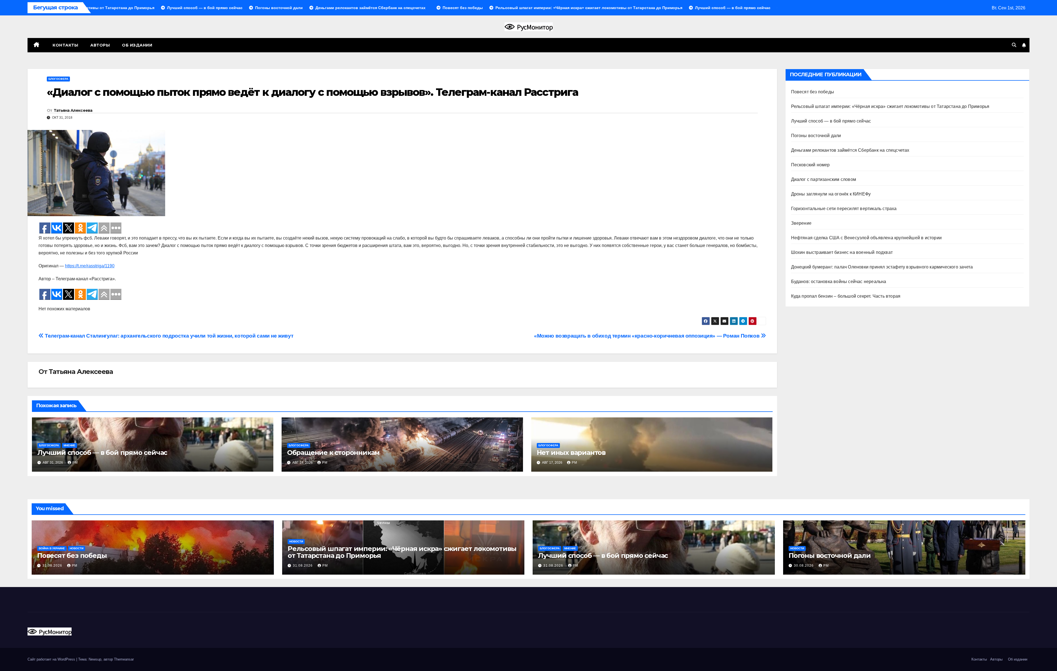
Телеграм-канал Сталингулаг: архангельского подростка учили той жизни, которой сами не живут (168, 336)
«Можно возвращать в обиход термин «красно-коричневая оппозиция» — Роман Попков (647, 336)
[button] (1014, 45)
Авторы (100, 45)
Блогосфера (58, 78)
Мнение (69, 445)
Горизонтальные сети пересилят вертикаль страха (844, 208)
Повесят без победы (812, 91)
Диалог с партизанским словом (823, 179)
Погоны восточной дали (816, 135)
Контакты (64, 45)
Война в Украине (52, 548)
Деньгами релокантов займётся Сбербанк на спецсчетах (850, 150)
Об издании (137, 45)
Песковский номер (810, 164)
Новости (76, 548)
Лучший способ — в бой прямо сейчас (102, 453)
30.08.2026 (804, 565)
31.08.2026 (52, 565)
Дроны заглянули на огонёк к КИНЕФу (831, 194)
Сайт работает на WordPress (52, 659)
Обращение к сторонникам (333, 453)
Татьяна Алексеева (73, 110)
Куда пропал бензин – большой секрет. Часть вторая (846, 296)
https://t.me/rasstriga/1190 (90, 265)
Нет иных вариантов (571, 453)
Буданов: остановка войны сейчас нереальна (838, 281)
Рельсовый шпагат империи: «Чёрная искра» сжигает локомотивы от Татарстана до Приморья (890, 106)
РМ (75, 462)
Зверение (801, 223)
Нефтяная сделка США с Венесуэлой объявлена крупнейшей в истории (866, 237)
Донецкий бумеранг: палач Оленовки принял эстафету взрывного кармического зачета (882, 267)
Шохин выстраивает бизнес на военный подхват (842, 252)
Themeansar (124, 659)
